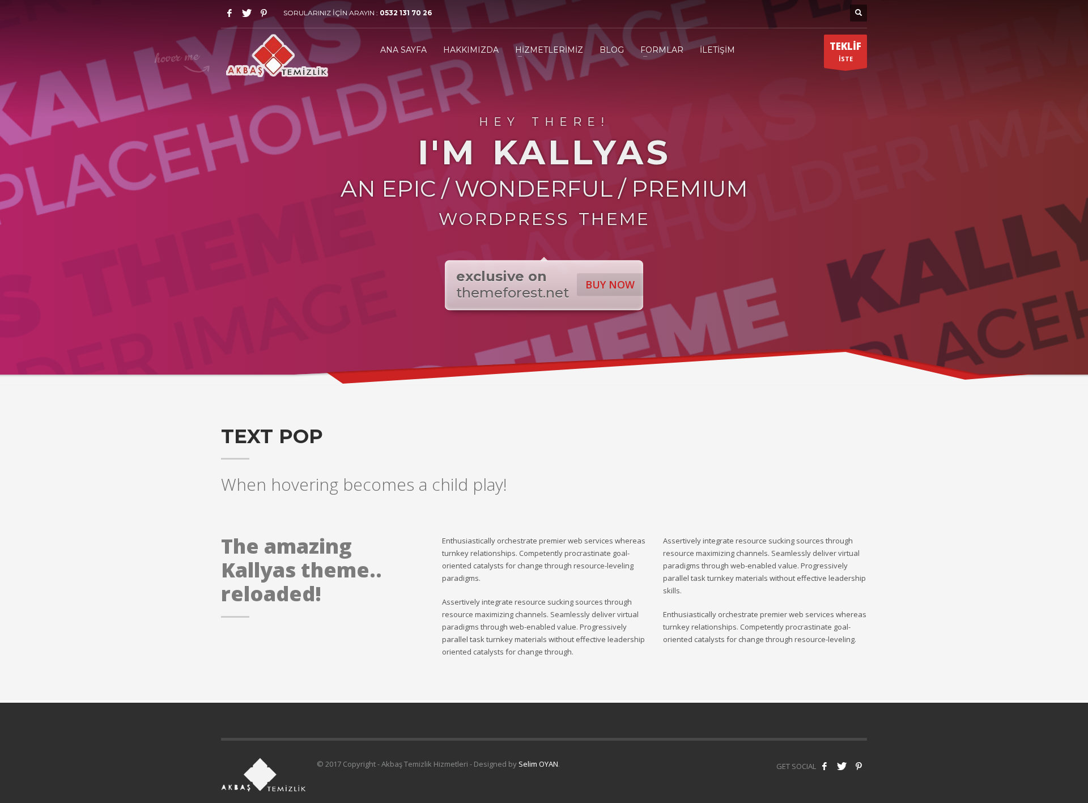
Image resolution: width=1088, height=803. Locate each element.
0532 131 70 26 (406, 13)
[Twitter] (246, 13)
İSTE (845, 51)
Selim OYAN (538, 764)
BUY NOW (610, 284)
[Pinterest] (263, 13)
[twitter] (841, 766)
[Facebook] (229, 13)
